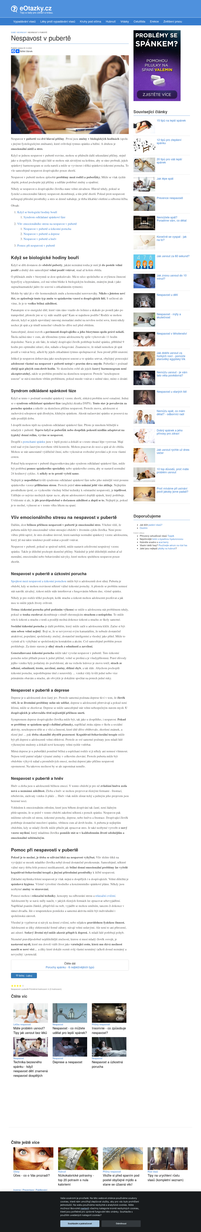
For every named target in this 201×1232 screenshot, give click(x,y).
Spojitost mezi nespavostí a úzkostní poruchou (38, 581)
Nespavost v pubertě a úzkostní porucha (47, 229)
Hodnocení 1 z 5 (12, 985)
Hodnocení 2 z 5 (15, 985)
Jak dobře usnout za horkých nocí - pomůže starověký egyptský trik (171, 356)
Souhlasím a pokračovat (80, 1223)
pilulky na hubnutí (167, 548)
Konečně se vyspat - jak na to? (172, 238)
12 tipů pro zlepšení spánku (169, 141)
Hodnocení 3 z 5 (17, 985)
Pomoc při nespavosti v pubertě (36, 245)
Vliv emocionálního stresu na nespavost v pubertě (47, 224)
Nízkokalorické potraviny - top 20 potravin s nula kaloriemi (76, 1179)
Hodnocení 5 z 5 (23, 985)
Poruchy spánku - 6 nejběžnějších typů (70, 967)
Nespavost (58, 1024)
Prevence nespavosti (170, 198)
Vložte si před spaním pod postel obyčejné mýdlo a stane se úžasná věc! (121, 1179)
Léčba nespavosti (22, 1024)
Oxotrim (144, 527)
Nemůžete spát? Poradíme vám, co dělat (172, 218)
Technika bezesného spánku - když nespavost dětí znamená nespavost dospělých (30, 1069)
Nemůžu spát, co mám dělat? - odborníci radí (171, 412)
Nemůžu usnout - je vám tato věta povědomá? (172, 373)
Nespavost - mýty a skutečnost (169, 315)
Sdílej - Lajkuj (25, 975)
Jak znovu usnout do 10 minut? (172, 276)
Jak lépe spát (165, 178)
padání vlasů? (155, 524)
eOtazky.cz (36, 7)
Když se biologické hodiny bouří (37, 212)
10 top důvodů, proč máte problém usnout (173, 470)
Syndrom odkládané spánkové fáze (44, 217)
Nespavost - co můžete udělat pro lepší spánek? (70, 1030)
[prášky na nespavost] (157, 65)
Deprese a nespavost (67, 1062)
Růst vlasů (153, 1171)
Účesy (16, 1171)
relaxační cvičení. (105, 896)
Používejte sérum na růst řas (173, 545)
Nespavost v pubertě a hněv (40, 239)
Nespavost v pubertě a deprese (42, 234)
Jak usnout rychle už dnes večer (173, 451)
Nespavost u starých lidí (172, 391)
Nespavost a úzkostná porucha (107, 1064)
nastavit (84, 1208)
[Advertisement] (69, 1100)
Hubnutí (111, 21)
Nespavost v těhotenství (172, 333)
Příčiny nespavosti (101, 1024)
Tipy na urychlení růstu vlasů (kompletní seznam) (166, 1177)
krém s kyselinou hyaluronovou (167, 539)
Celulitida (139, 21)
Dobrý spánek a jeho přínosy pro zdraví (170, 431)
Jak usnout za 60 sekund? (173, 256)
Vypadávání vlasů (24, 21)
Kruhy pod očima (90, 21)
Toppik (171, 535)
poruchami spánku (34, 442)
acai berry (163, 542)
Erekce (154, 21)
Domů (13, 32)
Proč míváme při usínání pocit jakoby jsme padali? (172, 489)
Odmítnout (121, 1223)
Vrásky (124, 21)
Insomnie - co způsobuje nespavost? (109, 1030)
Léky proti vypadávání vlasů (57, 21)
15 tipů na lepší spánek (171, 120)
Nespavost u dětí (167, 295)
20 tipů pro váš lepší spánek (169, 160)
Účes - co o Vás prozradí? (31, 1175)
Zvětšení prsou (172, 21)
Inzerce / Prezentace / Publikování (30, 1189)
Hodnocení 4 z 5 (20, 985)
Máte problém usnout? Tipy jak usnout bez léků (30, 1030)
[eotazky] (14, 8)
